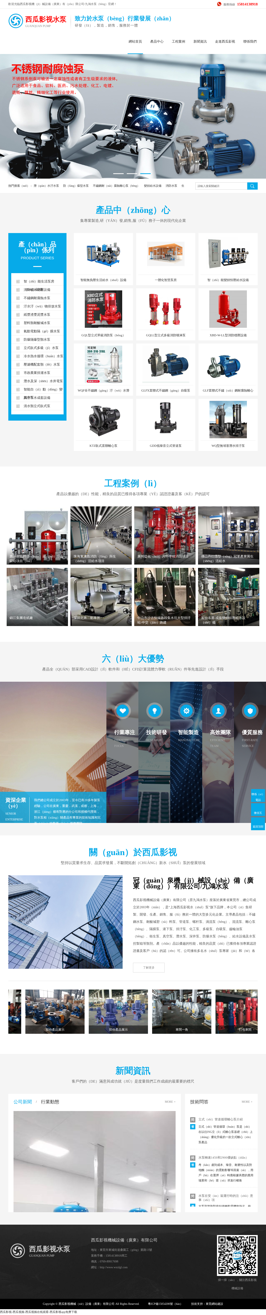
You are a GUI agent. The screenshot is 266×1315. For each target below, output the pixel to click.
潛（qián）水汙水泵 (46, 185)
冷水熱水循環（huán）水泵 (43, 356)
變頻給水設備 (152, 185)
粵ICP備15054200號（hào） (165, 1303)
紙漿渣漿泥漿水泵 (37, 314)
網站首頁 (135, 41)
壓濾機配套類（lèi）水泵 (42, 364)
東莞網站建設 (214, 1303)
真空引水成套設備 (37, 397)
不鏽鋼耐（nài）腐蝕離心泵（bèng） (116, 185)
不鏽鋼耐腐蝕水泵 (37, 298)
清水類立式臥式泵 (37, 406)
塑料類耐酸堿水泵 (37, 323)
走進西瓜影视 (225, 41)
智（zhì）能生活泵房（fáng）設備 (39, 283)
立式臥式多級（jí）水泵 (41, 348)
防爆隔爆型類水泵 (37, 339)
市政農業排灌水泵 (37, 372)
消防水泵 (171, 185)
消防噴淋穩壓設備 (37, 289)
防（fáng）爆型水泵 (76, 185)
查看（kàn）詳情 (37, 606)
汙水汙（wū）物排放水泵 (42, 306)
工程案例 (178, 41)
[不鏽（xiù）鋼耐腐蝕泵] (133, 105)
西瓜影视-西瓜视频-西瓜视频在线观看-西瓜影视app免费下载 (38, 1312)
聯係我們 (250, 41)
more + (170, 1101)
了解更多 (149, 967)
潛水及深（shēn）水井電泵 (43, 381)
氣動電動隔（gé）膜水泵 (42, 331)
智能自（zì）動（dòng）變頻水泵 (43, 391)
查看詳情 (37, 545)
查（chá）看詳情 (101, 551)
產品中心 (157, 41)
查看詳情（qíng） (228, 551)
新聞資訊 (200, 41)
